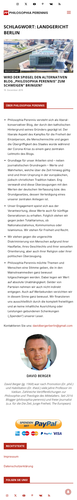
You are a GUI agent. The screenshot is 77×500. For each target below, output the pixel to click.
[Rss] (59, 4)
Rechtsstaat (12, 71)
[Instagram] (17, 4)
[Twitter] (26, 4)
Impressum (11, 456)
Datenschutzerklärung (18, 466)
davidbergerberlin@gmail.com (53, 325)
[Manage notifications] (68, 492)
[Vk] (51, 4)
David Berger (39, 376)
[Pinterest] (42, 4)
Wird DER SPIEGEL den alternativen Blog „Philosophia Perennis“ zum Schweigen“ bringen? (35, 81)
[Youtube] (34, 4)
